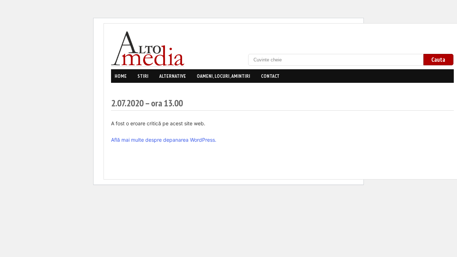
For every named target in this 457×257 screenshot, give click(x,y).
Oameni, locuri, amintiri (223, 76)
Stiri (143, 76)
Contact (270, 76)
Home (121, 76)
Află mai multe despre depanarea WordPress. (163, 140)
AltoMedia (148, 48)
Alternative (172, 76)
